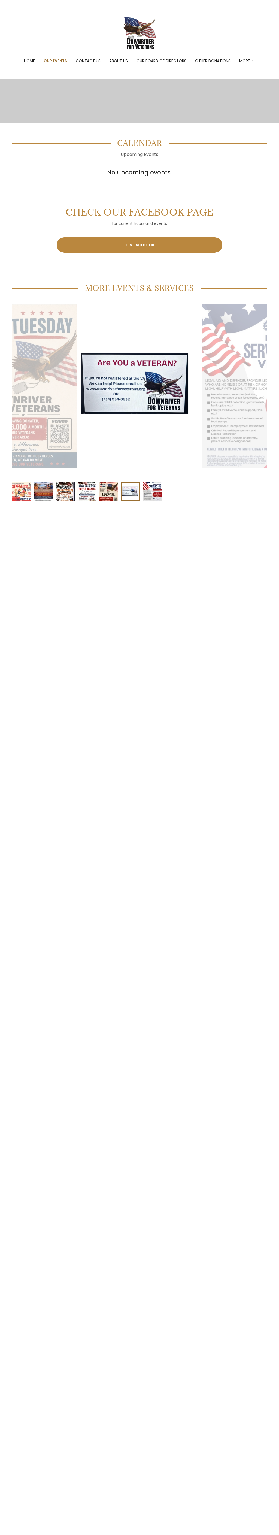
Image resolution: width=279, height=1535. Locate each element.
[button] (247, 61)
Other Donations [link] (213, 61)
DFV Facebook (139, 245)
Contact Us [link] (88, 61)
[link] (139, 33)
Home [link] (29, 61)
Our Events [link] (55, 61)
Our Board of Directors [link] (161, 61)
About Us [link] (118, 61)
